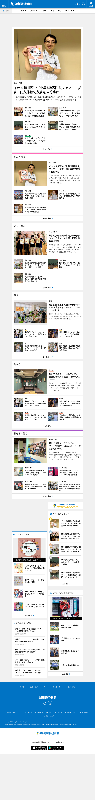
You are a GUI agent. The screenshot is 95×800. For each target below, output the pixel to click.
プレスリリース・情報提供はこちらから (38, 712)
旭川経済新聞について (14, 712)
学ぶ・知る (69, 10)
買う (45, 10)
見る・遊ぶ (34, 10)
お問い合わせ (85, 712)
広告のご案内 (50, 716)
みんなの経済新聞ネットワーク (47, 733)
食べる (23, 10)
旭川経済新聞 (21, 4)
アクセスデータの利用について (66, 712)
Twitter (83, 4)
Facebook (77, 4)
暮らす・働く (56, 10)
